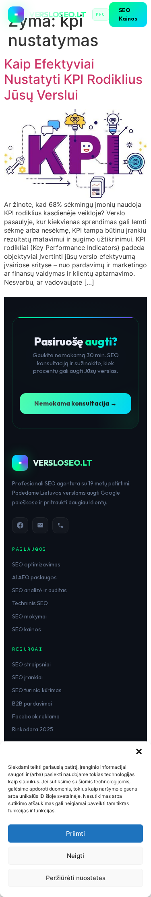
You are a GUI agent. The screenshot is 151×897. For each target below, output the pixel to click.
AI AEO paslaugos (34, 577)
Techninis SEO (30, 603)
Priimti (75, 833)
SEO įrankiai (27, 677)
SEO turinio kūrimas (37, 690)
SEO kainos (26, 629)
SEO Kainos (128, 14)
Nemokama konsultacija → (75, 403)
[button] (139, 751)
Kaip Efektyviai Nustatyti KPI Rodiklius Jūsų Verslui (73, 79)
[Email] (40, 525)
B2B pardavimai (32, 703)
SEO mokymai (29, 616)
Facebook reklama (36, 716)
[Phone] (60, 525)
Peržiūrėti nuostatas (75, 878)
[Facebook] (20, 525)
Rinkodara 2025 (32, 729)
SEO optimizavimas (36, 564)
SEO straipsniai (31, 664)
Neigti (75, 856)
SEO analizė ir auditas (39, 590)
